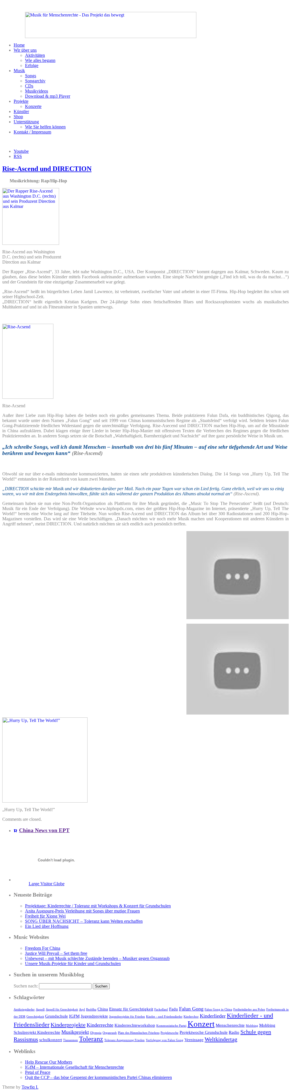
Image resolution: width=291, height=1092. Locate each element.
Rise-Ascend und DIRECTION (47, 168)
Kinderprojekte (68, 1025)
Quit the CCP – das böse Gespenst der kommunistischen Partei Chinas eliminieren (98, 1077)
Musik (19, 70)
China (102, 1009)
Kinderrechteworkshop (135, 1025)
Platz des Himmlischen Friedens (138, 1032)
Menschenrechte (230, 1025)
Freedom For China (42, 948)
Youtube (21, 151)
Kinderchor (191, 1016)
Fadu (173, 1009)
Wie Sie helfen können (45, 126)
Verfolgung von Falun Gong (164, 1040)
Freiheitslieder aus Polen (249, 1009)
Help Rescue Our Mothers (48, 1062)
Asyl (82, 1009)
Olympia (95, 1032)
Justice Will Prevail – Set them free (56, 953)
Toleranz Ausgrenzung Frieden (124, 1040)
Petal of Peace (37, 1072)
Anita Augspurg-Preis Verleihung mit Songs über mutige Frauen (82, 911)
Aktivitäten (35, 55)
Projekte (21, 101)
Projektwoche (169, 1032)
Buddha (91, 1009)
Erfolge (31, 65)
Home (19, 45)
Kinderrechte (100, 1025)
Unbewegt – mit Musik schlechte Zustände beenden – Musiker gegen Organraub (97, 958)
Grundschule (56, 1016)
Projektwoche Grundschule (204, 1032)
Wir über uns (25, 50)
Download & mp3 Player (47, 96)
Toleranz (91, 1039)
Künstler (21, 111)
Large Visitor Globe (47, 883)
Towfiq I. (30, 1087)
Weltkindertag (221, 1039)
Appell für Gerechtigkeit (62, 1009)
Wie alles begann (40, 60)
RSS (18, 156)
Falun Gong (191, 1009)
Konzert (201, 1023)
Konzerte (33, 106)
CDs (29, 85)
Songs (30, 75)
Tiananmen (70, 1040)
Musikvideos (36, 91)
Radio (234, 1032)
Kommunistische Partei (171, 1025)
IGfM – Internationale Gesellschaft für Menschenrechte (74, 1067)
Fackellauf (161, 1009)
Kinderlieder (213, 1016)
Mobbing (252, 1025)
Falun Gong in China (218, 1009)
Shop (18, 116)
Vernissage (193, 1039)
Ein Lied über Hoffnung (46, 926)
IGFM (74, 1016)
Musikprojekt (75, 1032)
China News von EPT (44, 830)
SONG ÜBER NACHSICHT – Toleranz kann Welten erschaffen (84, 921)
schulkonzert (50, 1039)
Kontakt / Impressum (32, 132)
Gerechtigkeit (35, 1016)
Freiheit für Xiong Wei (45, 916)
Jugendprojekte (94, 1016)
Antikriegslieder (24, 1009)
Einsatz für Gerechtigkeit (131, 1009)
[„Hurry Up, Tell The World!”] (45, 801)
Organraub (110, 1032)
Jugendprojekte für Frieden (127, 1016)
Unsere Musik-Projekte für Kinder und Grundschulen (73, 963)
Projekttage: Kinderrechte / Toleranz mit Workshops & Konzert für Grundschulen (98, 905)
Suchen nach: (26, 986)
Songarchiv (35, 80)
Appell (40, 1009)
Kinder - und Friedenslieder (164, 1016)
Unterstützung (26, 121)
